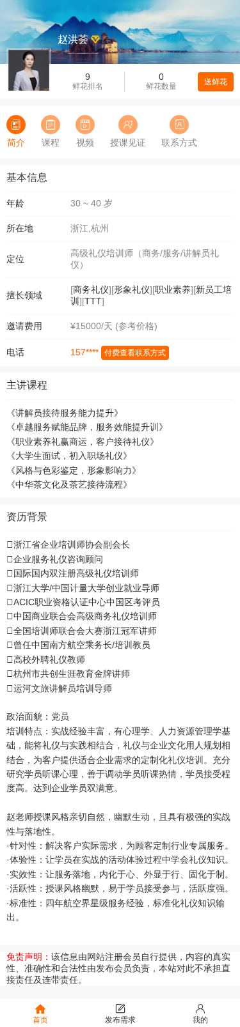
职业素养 (173, 289)
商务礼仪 (91, 289)
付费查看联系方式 (135, 352)
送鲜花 (215, 81)
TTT (93, 301)
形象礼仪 (132, 289)
